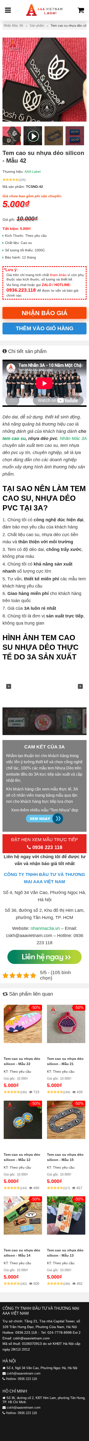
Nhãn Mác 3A (73, 438)
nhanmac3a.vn (45, 928)
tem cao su (14, 438)
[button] (8, 686)
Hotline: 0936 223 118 (21, 1379)
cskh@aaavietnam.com (24, 1373)
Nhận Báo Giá (44, 312)
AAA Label (32, 172)
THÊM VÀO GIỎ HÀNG (44, 328)
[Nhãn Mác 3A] (44, 17)
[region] (44, 700)
